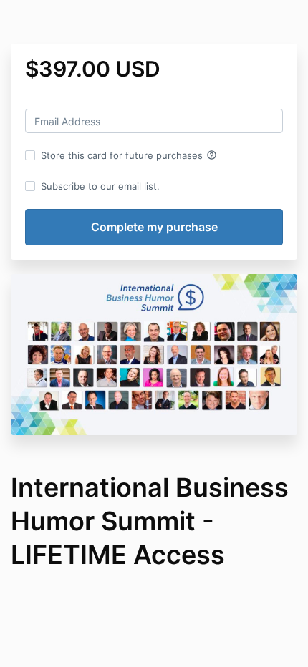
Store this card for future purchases (129, 155)
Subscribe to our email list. (100, 186)
